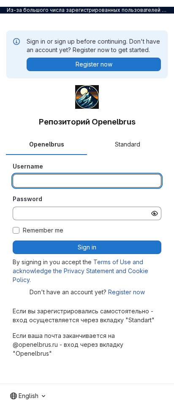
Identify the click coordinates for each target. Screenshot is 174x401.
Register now (126, 292)
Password (27, 198)
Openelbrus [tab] (46, 144)
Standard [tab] (127, 144)
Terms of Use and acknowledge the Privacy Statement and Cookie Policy (80, 270)
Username (28, 166)
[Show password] (154, 213)
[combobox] (27, 396)
